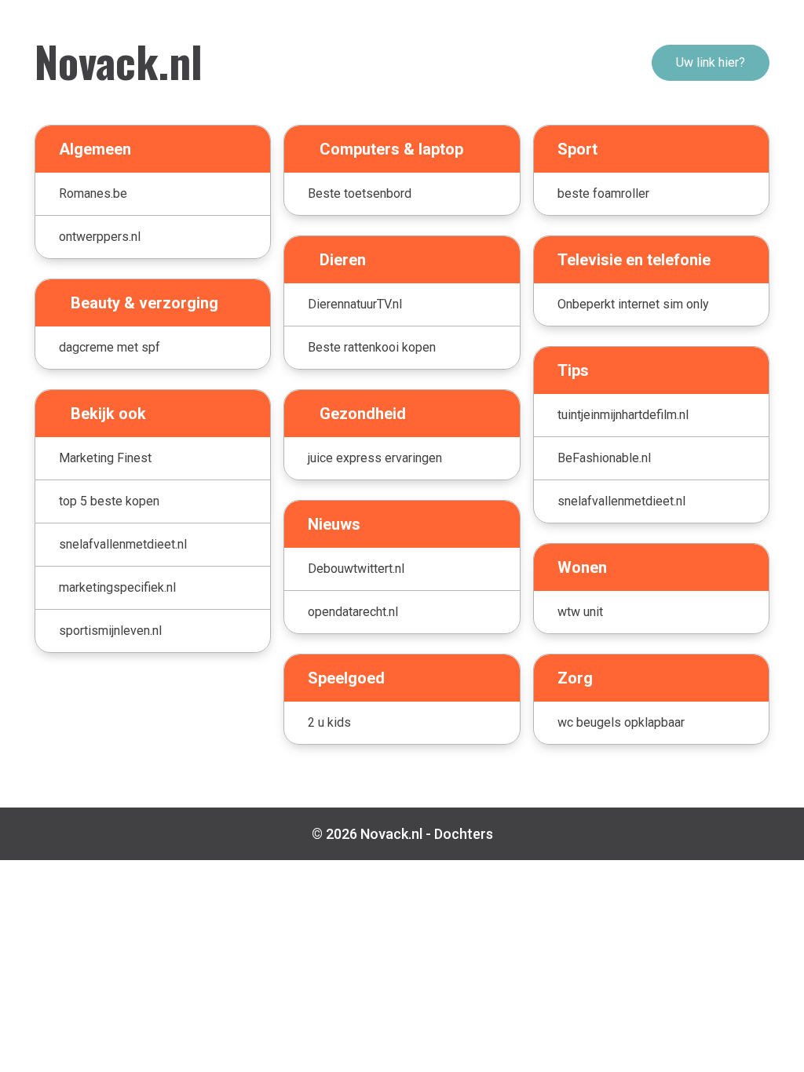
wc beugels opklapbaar (621, 722)
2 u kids (329, 722)
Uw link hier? (710, 62)
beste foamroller (603, 193)
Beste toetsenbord (359, 193)
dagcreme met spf (109, 347)
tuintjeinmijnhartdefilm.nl (623, 414)
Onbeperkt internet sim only (633, 304)
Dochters (463, 834)
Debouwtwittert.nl (356, 568)
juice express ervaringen (375, 457)
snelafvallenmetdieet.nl (123, 544)
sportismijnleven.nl (110, 630)
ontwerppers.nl (100, 236)
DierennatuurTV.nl (355, 304)
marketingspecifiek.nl (117, 587)
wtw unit (580, 611)
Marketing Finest (105, 457)
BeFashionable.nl (604, 457)
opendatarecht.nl (353, 611)
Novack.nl (119, 60)
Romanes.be (93, 193)
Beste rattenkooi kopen (372, 347)
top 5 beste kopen (109, 501)
